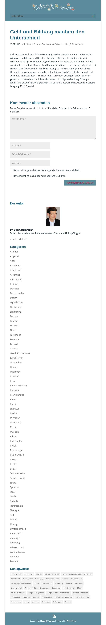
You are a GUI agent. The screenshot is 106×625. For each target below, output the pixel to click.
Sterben (14, 496)
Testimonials (16, 505)
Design (13, 297)
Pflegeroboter (52, 592)
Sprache (14, 487)
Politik (13, 445)
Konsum (14, 390)
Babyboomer (28, 579)
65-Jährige (29, 574)
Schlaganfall (16, 597)
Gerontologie (44, 588)
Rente (13, 464)
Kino (12, 381)
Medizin (14, 413)
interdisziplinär (69, 588)
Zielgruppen (57, 602)
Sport (13, 482)
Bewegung (39, 579)
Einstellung (16, 307)
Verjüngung (16, 533)
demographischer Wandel (21, 583)
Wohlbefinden (17, 551)
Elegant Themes (47, 621)
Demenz (14, 288)
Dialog (36, 583)
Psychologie (16, 450)
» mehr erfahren (18, 239)
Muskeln (14, 431)
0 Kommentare (77, 44)
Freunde (14, 339)
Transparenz (16, 602)
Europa (14, 316)
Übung (13, 519)
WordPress (71, 621)
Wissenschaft (61, 44)
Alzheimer (15, 265)
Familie (13, 320)
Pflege (13, 436)
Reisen (13, 459)
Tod (12, 515)
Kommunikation (18, 385)
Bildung (37, 44)
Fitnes (13, 330)
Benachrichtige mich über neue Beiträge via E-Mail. (39, 175)
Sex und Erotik (17, 478)
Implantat (15, 371)
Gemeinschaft (16, 588)
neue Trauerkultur (18, 592)
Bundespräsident (52, 579)
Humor (14, 367)
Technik (14, 501)
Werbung (15, 542)
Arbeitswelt (27, 44)
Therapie (14, 510)
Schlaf (13, 468)
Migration (15, 417)
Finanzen (14, 325)
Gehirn (13, 348)
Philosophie (16, 441)
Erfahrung (59, 583)
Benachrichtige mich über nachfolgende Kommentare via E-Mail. (46, 170)
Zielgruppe (46, 602)
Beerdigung (16, 279)
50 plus (14, 574)
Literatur (14, 408)
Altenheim (49, 574)
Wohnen (14, 556)
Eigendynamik (47, 583)
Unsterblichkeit (18, 528)
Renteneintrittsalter (80, 592)
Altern (64, 574)
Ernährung (15, 311)
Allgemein (15, 256)
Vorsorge (15, 538)
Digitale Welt (16, 302)
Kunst (13, 404)
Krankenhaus (17, 394)
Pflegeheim (39, 592)
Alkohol (14, 251)
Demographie (48, 44)
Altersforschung (75, 574)
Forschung (15, 334)
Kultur (13, 399)
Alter (12, 260)
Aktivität (39, 574)
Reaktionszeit (17, 454)
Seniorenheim (17, 473)
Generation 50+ (31, 588)
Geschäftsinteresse (20, 353)
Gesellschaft (16, 357)
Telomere (80, 597)
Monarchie (15, 422)
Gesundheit (16, 362)
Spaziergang (47, 597)
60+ (20, 574)
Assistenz (15, 274)
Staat (12, 491)
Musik (13, 427)
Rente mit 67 (65, 592)
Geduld (14, 344)
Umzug (13, 524)
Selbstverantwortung (31, 597)
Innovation (56, 588)
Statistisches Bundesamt (64, 597)
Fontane (69, 583)
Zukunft (14, 561)
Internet (14, 376)
